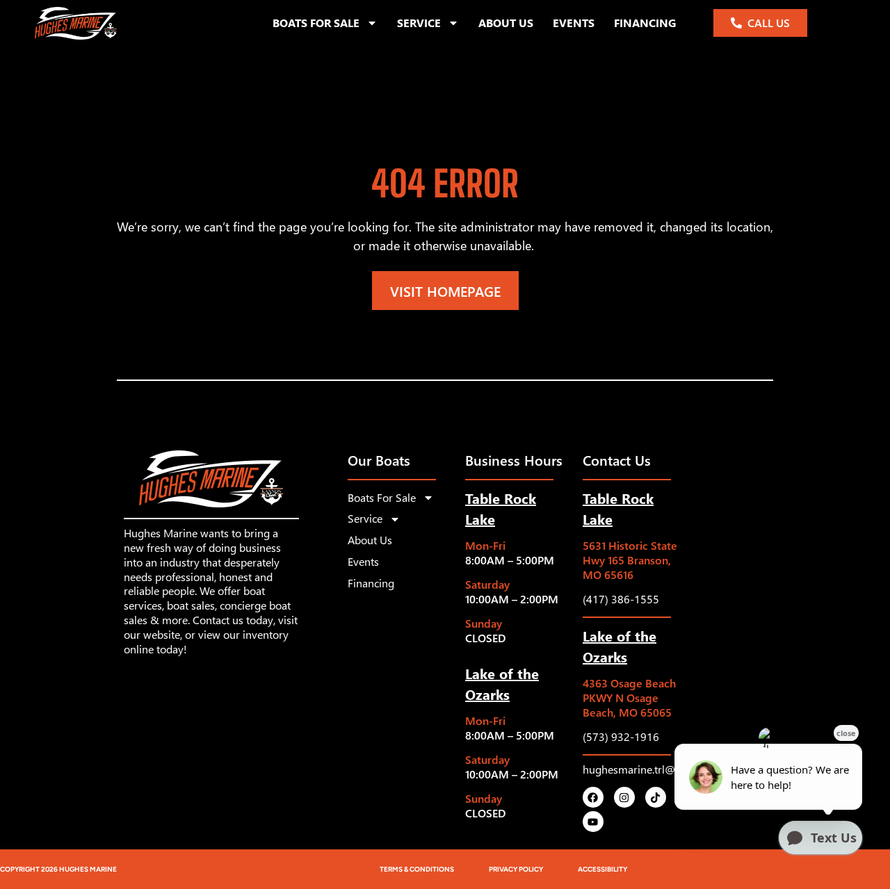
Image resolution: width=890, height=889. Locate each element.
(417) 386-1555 (621, 599)
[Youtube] (593, 821)
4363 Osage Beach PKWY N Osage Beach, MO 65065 (629, 697)
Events (573, 22)
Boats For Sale (316, 22)
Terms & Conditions (417, 869)
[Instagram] (624, 797)
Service (419, 22)
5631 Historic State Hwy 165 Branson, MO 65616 (630, 560)
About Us (505, 22)
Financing (645, 22)
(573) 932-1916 (621, 736)
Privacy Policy (516, 869)
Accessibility (602, 869)
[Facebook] (593, 797)
